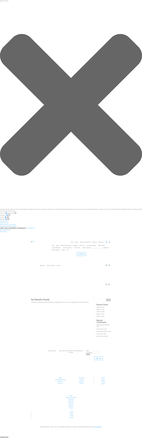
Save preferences (21, 228)
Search (108, 300)
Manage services (4, 223)
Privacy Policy (3, 231)
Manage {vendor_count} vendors (8, 224)
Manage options (4, 221)
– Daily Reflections (56, 247)
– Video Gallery (101, 245)
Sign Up (98, 358)
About (76, 242)
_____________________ (97, 247)
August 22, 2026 (100, 307)
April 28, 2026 (104, 336)
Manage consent (4, 437)
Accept (2, 228)
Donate (81, 383)
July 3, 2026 (104, 329)
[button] (71, 105)
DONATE (81, 254)
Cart (68, 250)
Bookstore (94, 242)
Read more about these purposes (8, 226)
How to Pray (81, 378)
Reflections (106, 247)
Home (72, 242)
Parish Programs (56, 250)
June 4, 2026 (103, 334)
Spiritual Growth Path (85, 242)
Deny (6, 228)
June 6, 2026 (107, 331)
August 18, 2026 (100, 316)
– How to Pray (77, 247)
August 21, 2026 (100, 309)
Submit (88, 354)
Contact (63, 250)
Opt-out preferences (5, 230)
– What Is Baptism (86, 247)
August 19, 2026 (100, 314)
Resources (101, 242)
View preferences (12, 228)
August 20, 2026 (100, 311)
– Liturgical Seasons (67, 247)
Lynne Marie (100, 331)
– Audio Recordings (91, 245)
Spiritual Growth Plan (60, 379)
